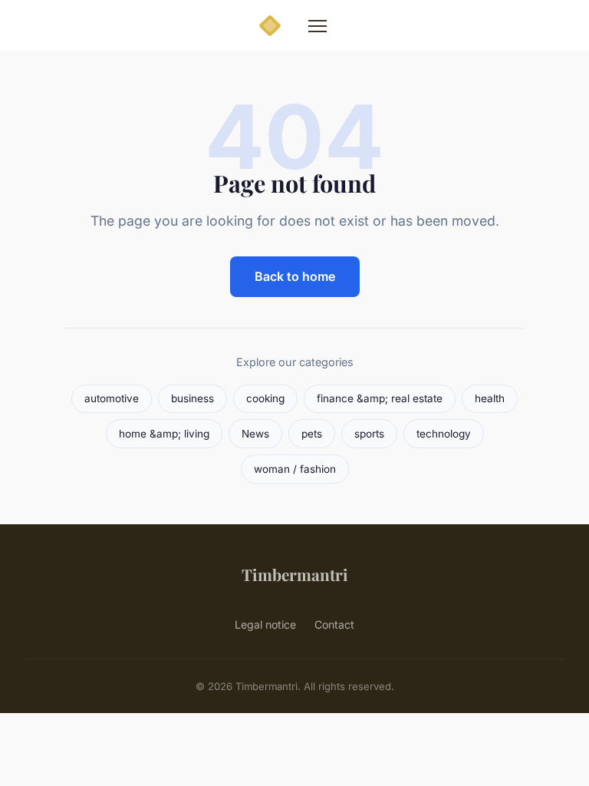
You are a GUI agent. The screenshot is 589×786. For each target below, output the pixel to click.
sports (369, 434)
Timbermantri (295, 574)
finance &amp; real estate (380, 398)
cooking (265, 398)
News (255, 434)
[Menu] (317, 26)
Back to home (295, 276)
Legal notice (265, 624)
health (490, 398)
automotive (111, 398)
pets (311, 434)
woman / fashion (295, 469)
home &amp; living (164, 434)
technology (443, 434)
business (192, 398)
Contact (334, 624)
